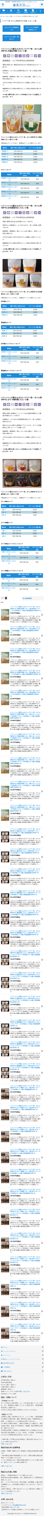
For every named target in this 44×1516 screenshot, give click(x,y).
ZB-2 (4, 533)
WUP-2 (4, 333)
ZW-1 (4, 509)
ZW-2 (4, 512)
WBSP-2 (5, 154)
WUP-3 (4, 336)
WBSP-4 (5, 159)
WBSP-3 (5, 156)
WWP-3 (4, 315)
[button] (3, 5)
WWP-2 (4, 312)
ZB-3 (4, 536)
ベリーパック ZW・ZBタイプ (11, 37)
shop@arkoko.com (19, 1505)
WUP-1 (4, 330)
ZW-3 (4, 515)
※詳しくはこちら (24, 1391)
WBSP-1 (5, 151)
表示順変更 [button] (28, 598)
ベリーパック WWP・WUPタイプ (32, 27)
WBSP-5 (5, 162)
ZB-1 (4, 530)
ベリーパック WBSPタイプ (11, 27)
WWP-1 (4, 309)
